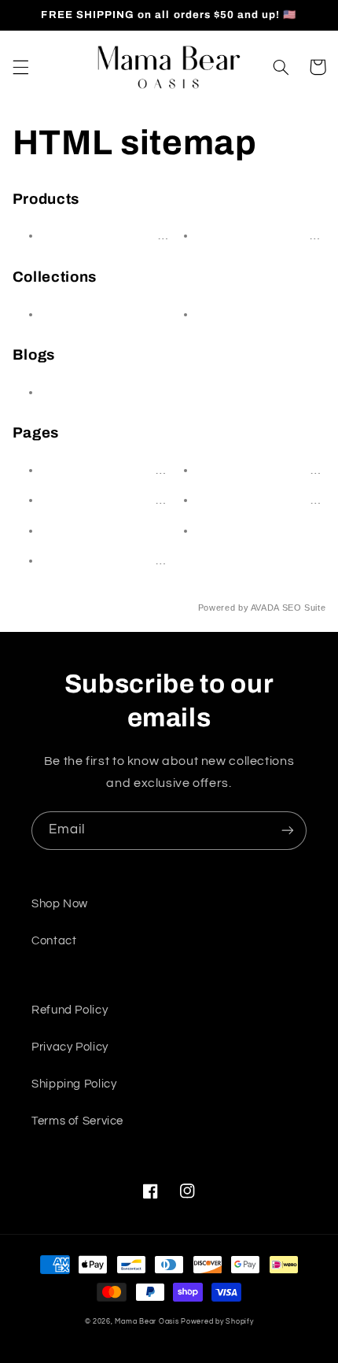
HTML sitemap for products (129, 560)
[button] (20, 67)
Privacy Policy (69, 1047)
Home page (236, 314)
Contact (224, 530)
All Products (82, 314)
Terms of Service (77, 1121)
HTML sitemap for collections (134, 499)
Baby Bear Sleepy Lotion (121, 235)
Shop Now (59, 904)
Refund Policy (69, 1010)
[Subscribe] (288, 830)
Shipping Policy (73, 1084)
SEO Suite (304, 607)
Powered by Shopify (217, 1321)
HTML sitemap (90, 530)
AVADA (265, 607)
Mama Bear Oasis (146, 1321)
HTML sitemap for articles (124, 470)
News (63, 392)
